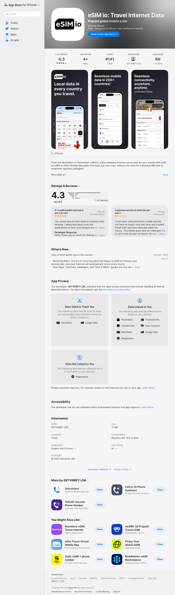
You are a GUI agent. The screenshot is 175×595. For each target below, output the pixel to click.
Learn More (148, 387)
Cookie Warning (103, 592)
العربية (72, 578)
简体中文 (93, 578)
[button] (22, 22)
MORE (102, 227)
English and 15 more (62, 448)
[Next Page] (171, 59)
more (165, 174)
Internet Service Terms (61, 592)
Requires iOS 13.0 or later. (125, 437)
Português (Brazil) (136, 578)
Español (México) (59, 578)
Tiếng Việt (151, 578)
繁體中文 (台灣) (57, 581)
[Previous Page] (47, 59)
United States (57, 575)
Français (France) (108, 578)
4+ (112, 448)
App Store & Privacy (83, 592)
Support (116, 592)
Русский (82, 578)
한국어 (122, 578)
